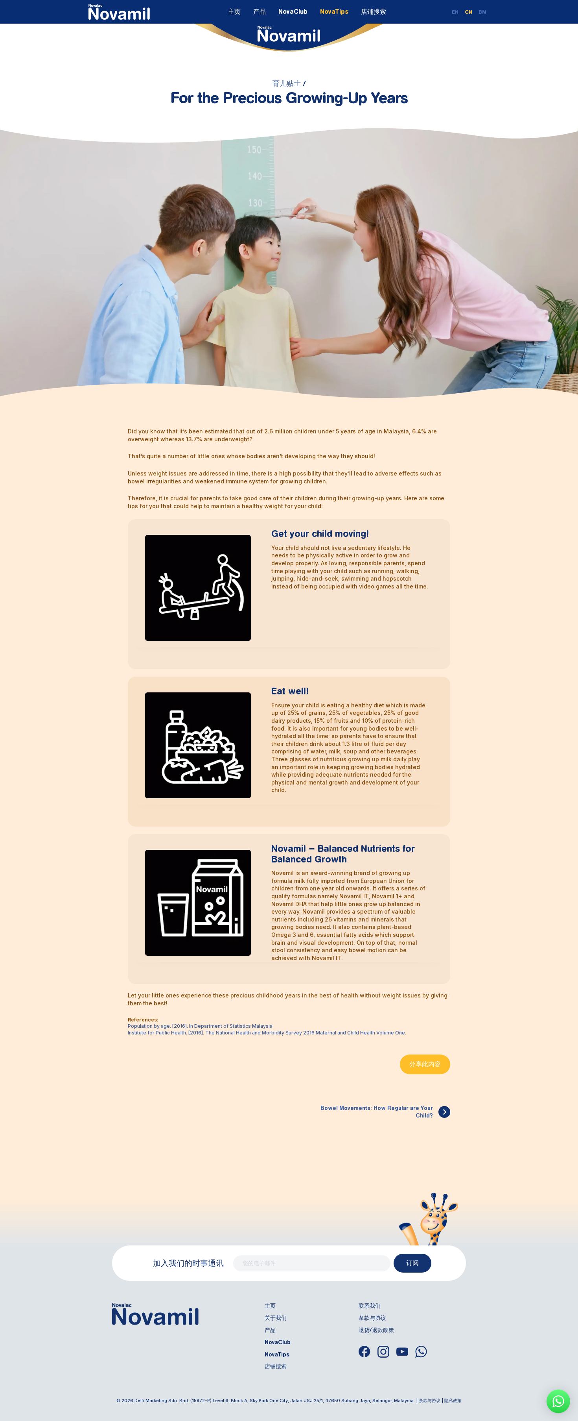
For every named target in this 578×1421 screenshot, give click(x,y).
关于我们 (276, 1318)
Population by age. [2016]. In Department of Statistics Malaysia (200, 1026)
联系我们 (370, 1306)
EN (455, 12)
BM (482, 12)
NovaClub (292, 11)
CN (468, 12)
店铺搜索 (373, 11)
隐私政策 (453, 1400)
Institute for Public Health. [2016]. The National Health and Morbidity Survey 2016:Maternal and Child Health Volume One (266, 1033)
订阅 (412, 1263)
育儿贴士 (286, 83)
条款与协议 (372, 1318)
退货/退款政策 (376, 1330)
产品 (259, 11)
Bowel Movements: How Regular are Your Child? (376, 1112)
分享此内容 (425, 1064)
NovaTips (334, 11)
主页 (234, 11)
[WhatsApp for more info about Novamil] (558, 1401)
